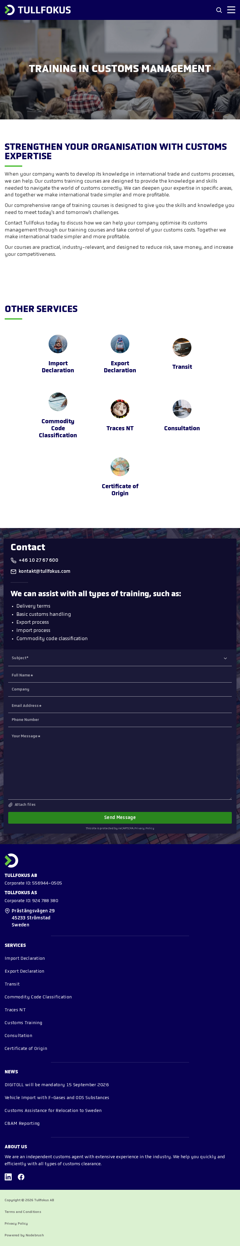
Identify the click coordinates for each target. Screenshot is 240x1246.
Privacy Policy (144, 828)
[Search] (219, 10)
